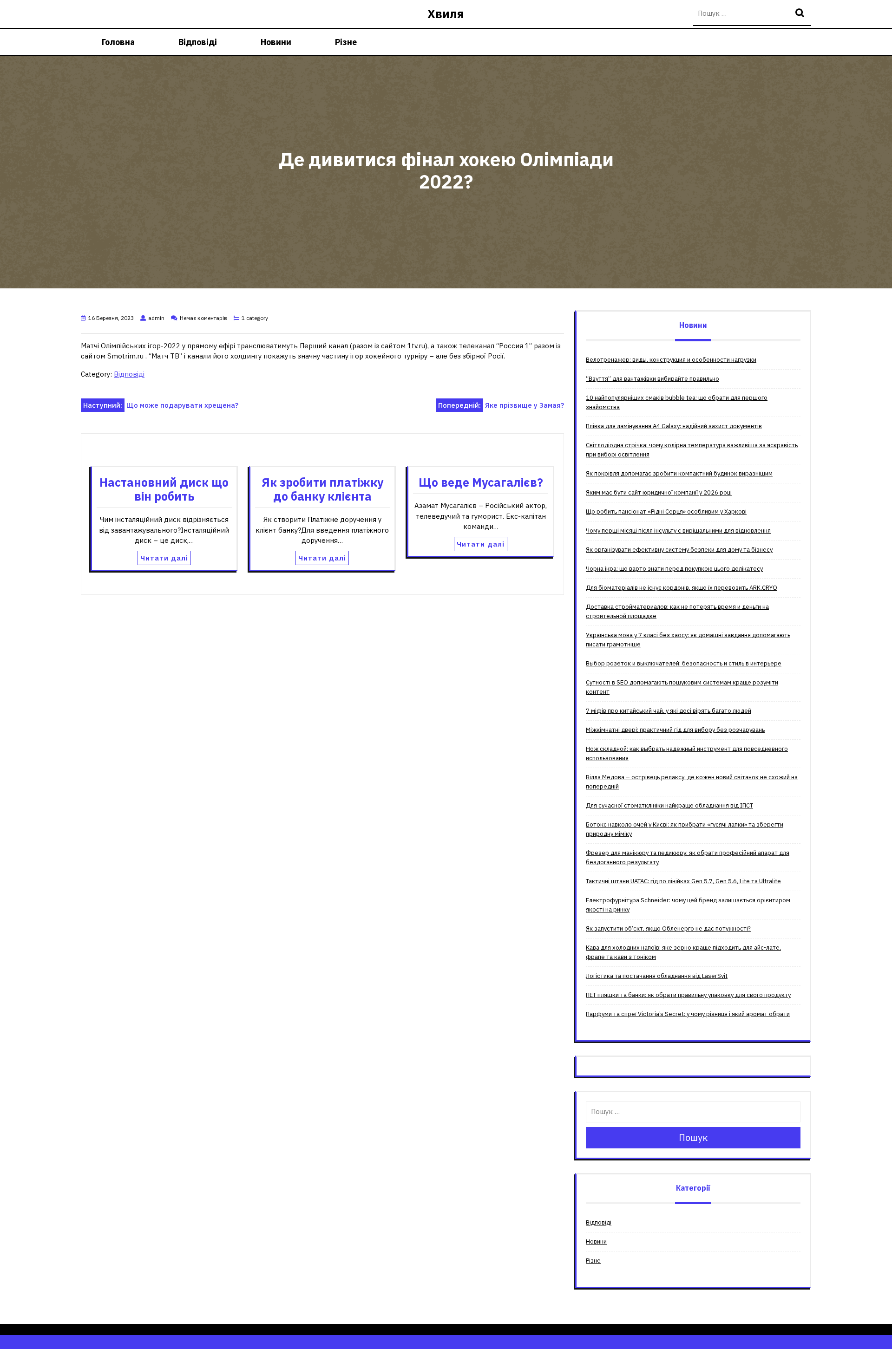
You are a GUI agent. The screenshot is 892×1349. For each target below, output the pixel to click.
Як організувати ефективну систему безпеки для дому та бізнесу (679, 550)
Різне (346, 42)
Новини (276, 42)
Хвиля (445, 13)
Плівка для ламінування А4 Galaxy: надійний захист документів (674, 426)
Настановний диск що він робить (164, 489)
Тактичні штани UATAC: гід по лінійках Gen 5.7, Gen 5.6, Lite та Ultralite (683, 881)
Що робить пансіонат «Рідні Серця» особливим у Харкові (666, 511)
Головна (118, 42)
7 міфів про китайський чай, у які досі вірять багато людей (668, 711)
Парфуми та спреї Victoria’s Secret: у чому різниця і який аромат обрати (688, 1014)
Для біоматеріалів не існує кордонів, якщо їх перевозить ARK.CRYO (681, 588)
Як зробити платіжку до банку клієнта (322, 489)
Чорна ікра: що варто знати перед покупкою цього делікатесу (674, 569)
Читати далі (164, 558)
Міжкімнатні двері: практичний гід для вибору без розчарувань (675, 730)
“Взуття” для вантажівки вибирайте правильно (652, 379)
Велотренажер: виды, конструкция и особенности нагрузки (671, 360)
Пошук (801, 14)
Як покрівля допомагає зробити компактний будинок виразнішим (679, 473)
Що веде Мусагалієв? (481, 482)
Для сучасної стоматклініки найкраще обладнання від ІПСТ (669, 805)
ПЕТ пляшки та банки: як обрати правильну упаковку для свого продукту (688, 995)
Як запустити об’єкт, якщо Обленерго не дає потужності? (668, 928)
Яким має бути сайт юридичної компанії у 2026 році (659, 492)
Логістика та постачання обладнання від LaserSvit (657, 976)
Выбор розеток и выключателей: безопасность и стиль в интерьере (683, 663)
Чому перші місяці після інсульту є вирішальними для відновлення (678, 530)
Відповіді (197, 42)
